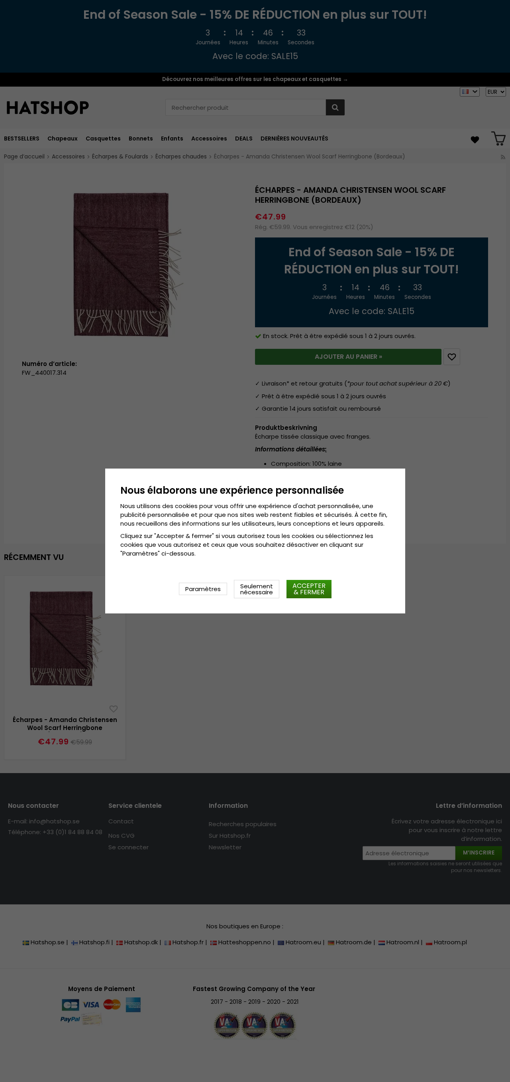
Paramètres (203, 589)
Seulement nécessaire (256, 589)
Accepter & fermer (309, 589)
